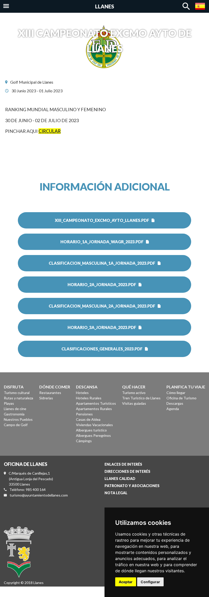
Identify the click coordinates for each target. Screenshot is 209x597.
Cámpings (84, 441)
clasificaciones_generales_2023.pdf (101, 348)
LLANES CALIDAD (119, 478)
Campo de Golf (16, 425)
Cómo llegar (175, 392)
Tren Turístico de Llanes (141, 398)
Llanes (104, 6)
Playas (9, 403)
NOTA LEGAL (115, 493)
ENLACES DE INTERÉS (123, 464)
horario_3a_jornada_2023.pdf (102, 327)
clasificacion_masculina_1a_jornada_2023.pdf (102, 263)
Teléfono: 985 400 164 (27, 489)
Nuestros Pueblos (18, 419)
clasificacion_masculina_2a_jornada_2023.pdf (102, 305)
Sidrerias (46, 398)
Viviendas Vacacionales (94, 425)
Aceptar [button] (126, 582)
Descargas (174, 403)
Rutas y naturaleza (18, 398)
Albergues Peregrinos (93, 435)
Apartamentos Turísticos (96, 403)
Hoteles (82, 392)
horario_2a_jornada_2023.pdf (102, 284)
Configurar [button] (150, 582)
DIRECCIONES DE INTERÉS (127, 471)
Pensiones (84, 414)
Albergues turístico (91, 430)
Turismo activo (134, 392)
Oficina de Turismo (181, 398)
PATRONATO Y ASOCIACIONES (132, 486)
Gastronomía (14, 414)
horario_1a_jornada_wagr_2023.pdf (101, 241)
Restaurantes (50, 392)
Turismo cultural (17, 392)
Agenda (172, 409)
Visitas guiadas (134, 403)
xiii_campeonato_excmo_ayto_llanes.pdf (102, 220)
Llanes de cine (15, 409)
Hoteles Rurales (88, 398)
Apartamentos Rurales (94, 409)
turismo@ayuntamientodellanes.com (39, 495)
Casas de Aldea (88, 419)
